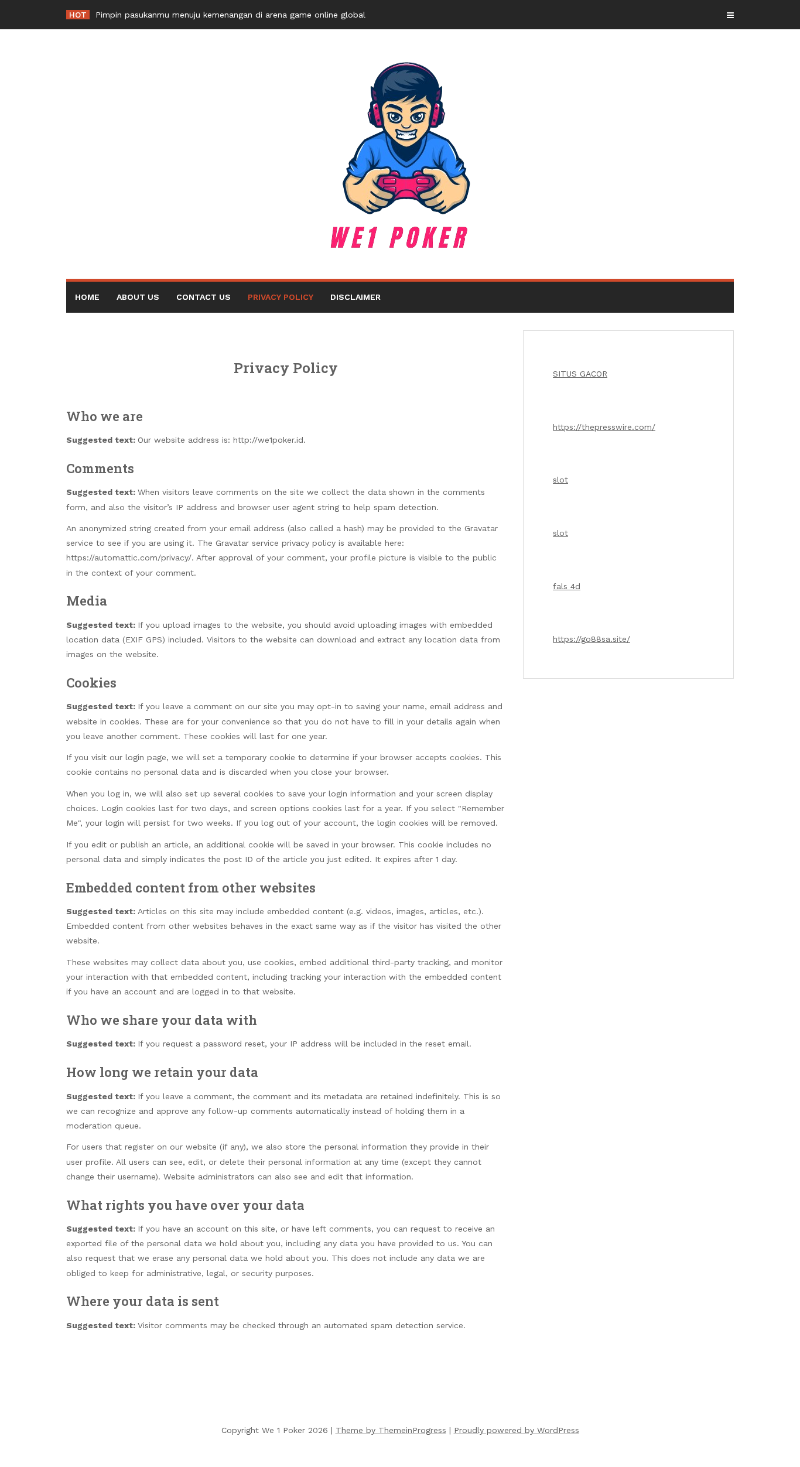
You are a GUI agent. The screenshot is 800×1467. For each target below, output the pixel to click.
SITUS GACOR (580, 373)
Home (87, 297)
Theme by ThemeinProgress (391, 1430)
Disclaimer (355, 297)
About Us (138, 297)
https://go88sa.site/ (591, 639)
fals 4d (566, 586)
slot (560, 479)
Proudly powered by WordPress (516, 1430)
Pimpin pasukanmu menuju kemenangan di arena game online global (230, 14)
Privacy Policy (280, 297)
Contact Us (203, 297)
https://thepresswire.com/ (604, 427)
